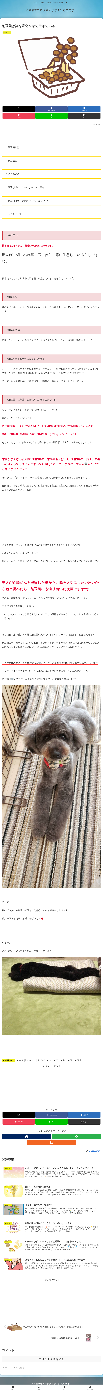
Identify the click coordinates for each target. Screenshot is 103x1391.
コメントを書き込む (51, 1359)
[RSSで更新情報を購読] (51, 1142)
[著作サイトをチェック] (26, 1136)
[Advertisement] (51, 133)
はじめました (31, 1060)
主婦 (50, 1060)
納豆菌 (78, 1060)
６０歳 (20, 1060)
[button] (84, 116)
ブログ (42, 1060)
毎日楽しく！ (9, 1060)
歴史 (64, 1060)
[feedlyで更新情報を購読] (76, 1136)
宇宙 (57, 1060)
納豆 (70, 1060)
